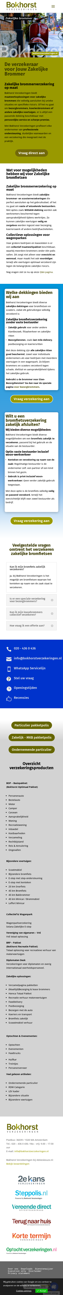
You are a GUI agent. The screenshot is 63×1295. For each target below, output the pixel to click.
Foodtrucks (15, 1053)
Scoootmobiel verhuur (20, 1022)
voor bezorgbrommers (26, 386)
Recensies (21, 698)
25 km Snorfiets (17, 886)
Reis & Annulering (18, 845)
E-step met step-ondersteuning (25, 878)
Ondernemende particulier (32, 750)
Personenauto (16, 795)
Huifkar (13, 1059)
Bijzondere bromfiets (20, 874)
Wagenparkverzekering (19, 922)
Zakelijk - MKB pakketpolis (32, 737)
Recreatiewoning (18, 824)
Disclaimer (35, 1271)
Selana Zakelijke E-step (18, 926)
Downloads (26, 1269)
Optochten (14, 1044)
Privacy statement (19, 1273)
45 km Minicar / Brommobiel (24, 899)
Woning (13, 820)
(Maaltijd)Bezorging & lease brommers (29, 989)
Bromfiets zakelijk (18, 1018)
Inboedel (13, 829)
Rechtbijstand (16, 841)
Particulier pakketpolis (32, 725)
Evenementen (16, 1048)
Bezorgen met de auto (20, 1010)
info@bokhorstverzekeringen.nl (31, 1151)
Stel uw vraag (24, 678)
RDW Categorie (17, 1087)
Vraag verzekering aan (31, 399)
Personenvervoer (18, 1067)
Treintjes (13, 1063)
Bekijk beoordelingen (17, 1163)
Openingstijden (25, 688)
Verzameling (15, 837)
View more (46, 1285)
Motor (12, 804)
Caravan (13, 812)
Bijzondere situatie (19, 1095)
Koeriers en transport (20, 1014)
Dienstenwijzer (44, 1269)
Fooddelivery (15, 1001)
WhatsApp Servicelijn (30, 668)
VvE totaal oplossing (17, 936)
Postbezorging (16, 1005)
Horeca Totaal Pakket (20, 993)
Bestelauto (14, 799)
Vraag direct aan (31, 153)
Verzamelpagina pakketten (23, 985)
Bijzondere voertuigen (20, 1099)
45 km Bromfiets (17, 890)
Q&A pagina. (46, 272)
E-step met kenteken (20, 882)
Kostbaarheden (17, 833)
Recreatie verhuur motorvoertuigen (28, 997)
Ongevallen (15, 849)
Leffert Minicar (17, 903)
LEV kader (14, 1091)
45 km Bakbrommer (19, 894)
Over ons (13, 1269)
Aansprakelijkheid (18, 816)
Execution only (17, 1271)
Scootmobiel (15, 869)
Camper (13, 808)
